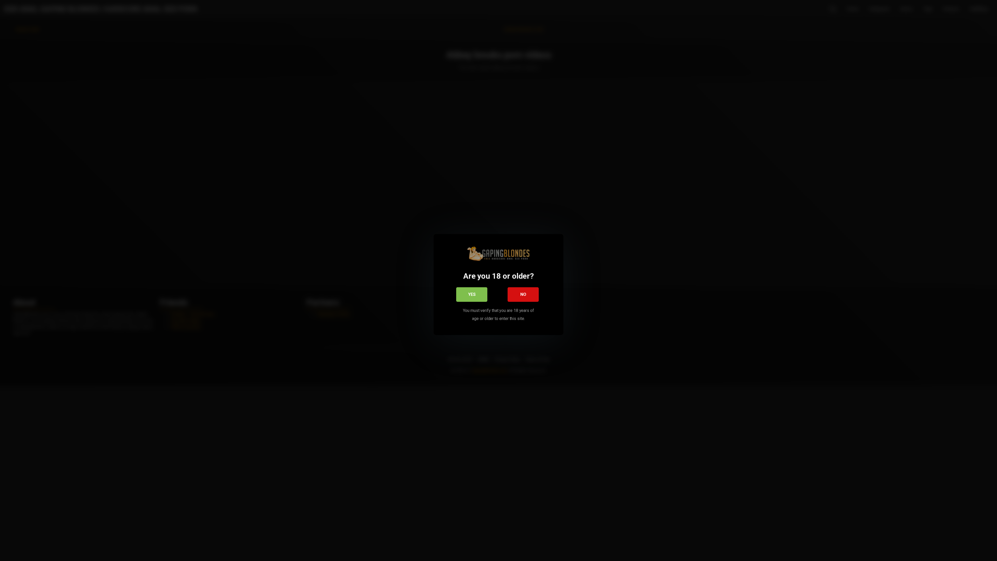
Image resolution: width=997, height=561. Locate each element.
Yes (472, 294)
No (523, 294)
